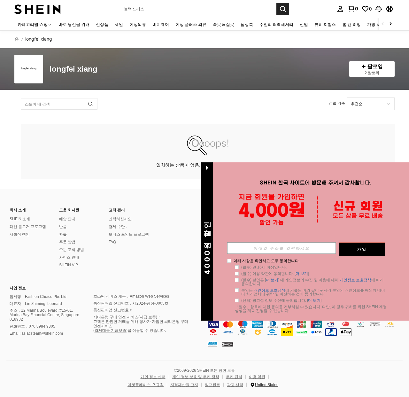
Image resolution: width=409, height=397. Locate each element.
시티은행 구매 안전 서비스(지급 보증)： (127, 317)
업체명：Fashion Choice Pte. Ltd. (38, 296)
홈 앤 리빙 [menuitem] (351, 24)
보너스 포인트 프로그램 (129, 234)
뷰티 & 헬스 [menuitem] (325, 24)
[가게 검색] (90, 104)
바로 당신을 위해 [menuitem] (73, 24)
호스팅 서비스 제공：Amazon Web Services (131, 296)
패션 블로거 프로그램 (28, 226)
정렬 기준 (337, 103)
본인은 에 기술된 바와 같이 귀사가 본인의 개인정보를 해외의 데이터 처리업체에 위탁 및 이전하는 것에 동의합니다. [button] (313, 292)
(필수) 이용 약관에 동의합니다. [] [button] (275, 274)
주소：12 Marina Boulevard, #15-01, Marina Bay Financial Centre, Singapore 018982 (44, 315)
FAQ (112, 242)
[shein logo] (37, 8)
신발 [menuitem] (304, 24)
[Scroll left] (383, 24)
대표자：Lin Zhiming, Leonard (36, 303)
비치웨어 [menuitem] (160, 24)
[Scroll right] (390, 24)
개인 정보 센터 (153, 377)
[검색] (282, 9)
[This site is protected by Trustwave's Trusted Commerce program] (212, 344)
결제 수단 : (118, 226)
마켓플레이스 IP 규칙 (145, 385)
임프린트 (212, 385)
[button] (378, 9)
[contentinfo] (307, 328)
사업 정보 (18, 288)
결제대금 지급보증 (110, 330)
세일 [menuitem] (119, 24)
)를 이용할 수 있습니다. (146, 330)
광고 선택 (235, 385)
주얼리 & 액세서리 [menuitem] (276, 24)
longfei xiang (73, 69)
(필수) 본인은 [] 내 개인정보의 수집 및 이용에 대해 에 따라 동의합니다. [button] (313, 282)
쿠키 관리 (234, 377)
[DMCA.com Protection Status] (227, 344)
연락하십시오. (121, 219)
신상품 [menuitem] (102, 24)
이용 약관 (257, 377)
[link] (352, 8)
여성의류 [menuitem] (137, 24)
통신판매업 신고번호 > (112, 310)
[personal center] (340, 9)
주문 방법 (67, 242)
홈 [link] (16, 39)
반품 (63, 226)
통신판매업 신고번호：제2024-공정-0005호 (130, 303)
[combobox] (371, 103)
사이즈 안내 (69, 257)
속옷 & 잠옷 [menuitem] (223, 24)
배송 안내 (67, 219)
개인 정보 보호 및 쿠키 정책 (195, 377)
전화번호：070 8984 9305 (32, 326)
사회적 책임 (20, 234)
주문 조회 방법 (71, 249)
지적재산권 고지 (184, 385)
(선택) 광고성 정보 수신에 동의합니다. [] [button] (281, 300)
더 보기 (302, 273)
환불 (63, 234)
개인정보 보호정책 (355, 280)
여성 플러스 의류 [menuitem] (190, 24)
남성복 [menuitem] (247, 24)
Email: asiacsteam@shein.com (36, 333)
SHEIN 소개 (20, 219)
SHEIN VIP (68, 265)
